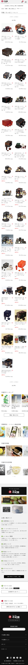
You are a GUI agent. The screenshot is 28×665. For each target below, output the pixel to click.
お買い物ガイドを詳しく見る (14, 576)
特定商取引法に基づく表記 (18, 660)
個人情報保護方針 (7, 660)
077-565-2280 (7, 588)
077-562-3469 (7, 603)
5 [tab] (15, 476)
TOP (26, 663)
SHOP (2, 8)
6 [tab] (15, 438)
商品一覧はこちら (14, 415)
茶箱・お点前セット (12, 8)
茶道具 (6, 8)
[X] (7, 658)
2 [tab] (12, 438)
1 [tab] (12, 476)
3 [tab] (14, 457)
